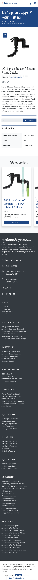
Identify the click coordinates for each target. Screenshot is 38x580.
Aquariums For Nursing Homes (13, 542)
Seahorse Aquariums (9, 501)
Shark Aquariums (8, 503)
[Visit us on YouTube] (14, 294)
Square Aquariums (9, 421)
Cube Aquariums (8, 426)
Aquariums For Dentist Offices (13, 530)
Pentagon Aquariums (10, 428)
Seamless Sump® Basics (11, 351)
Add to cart (31, 120)
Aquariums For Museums (11, 540)
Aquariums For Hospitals (11, 535)
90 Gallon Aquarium (9, 448)
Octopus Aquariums (9, 496)
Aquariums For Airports (10, 525)
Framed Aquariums (9, 464)
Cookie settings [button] (8, 575)
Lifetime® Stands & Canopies (13, 404)
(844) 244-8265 (11, 266)
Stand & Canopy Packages (11, 396)
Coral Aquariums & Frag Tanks (13, 488)
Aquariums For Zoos (9, 552)
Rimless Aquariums (9, 466)
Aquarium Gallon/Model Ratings (14, 339)
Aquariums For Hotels (10, 538)
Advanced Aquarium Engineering (14, 331)
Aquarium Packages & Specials (13, 329)
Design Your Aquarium (10, 326)
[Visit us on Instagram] (6, 294)
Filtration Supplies (8, 361)
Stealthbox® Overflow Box (12, 379)
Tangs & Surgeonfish (10, 510)
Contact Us (6, 309)
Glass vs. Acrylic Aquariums (12, 336)
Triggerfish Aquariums (10, 513)
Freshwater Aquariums (10, 481)
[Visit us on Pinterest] (10, 294)
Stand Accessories (8, 399)
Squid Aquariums (8, 505)
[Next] (35, 198)
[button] (5, 35)
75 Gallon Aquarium (9, 451)
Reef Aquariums (8, 498)
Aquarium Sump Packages (11, 354)
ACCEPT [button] (18, 575)
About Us (5, 306)
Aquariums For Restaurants (12, 547)
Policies (4, 314)
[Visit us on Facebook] (3, 294)
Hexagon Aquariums (9, 424)
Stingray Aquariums (9, 508)
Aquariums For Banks (10, 528)
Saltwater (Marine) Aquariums (13, 484)
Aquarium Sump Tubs (10, 356)
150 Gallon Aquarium (9, 444)
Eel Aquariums (7, 491)
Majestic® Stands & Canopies (13, 401)
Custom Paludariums (9, 468)
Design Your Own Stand (11, 394)
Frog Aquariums (8, 493)
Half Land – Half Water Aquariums (14, 486)
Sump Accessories (8, 359)
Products (11, 21)
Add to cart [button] (16, 222)
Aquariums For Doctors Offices (13, 533)
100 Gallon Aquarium (9, 446)
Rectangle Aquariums (10, 419)
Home (5, 21)
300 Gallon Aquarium (9, 441)
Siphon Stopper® (16, 78)
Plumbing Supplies (9, 381)
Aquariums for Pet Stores (11, 545)
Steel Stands (6, 406)
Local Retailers (7, 311)
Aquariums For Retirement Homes (14, 550)
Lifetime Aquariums (9, 334)
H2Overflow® (7, 374)
